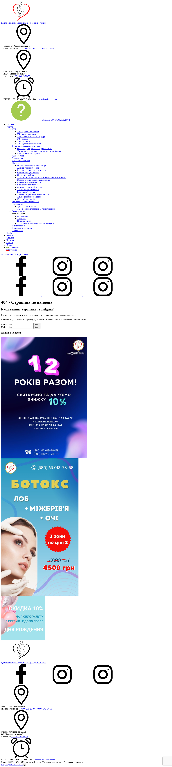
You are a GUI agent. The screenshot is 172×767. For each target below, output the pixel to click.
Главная (10, 124)
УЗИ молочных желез (27, 134)
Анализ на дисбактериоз (28, 153)
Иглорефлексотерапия (22, 228)
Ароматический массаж (28, 189)
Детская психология (26, 206)
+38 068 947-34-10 (46, 48)
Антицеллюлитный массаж (29, 187)
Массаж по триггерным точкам (31, 170)
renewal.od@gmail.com (47, 99)
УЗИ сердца (22, 139)
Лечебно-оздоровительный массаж (33, 194)
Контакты (10, 240)
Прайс (9, 233)
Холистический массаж (28, 168)
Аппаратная (22, 216)
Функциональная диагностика (26, 146)
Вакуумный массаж (26, 192)
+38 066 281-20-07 (29, 48)
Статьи (9, 242)
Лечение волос (18, 211)
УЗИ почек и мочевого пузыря (31, 136)
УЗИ (14, 129)
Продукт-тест (18, 158)
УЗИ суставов (23, 141)
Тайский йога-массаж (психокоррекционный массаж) (41, 177)
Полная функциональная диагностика (34, 148)
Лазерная (21, 218)
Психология (17, 204)
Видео (9, 245)
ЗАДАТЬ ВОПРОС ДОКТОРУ (56, 120)
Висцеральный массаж (27, 185)
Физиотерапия (18, 226)
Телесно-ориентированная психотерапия (36, 209)
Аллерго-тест (18, 156)
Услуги (9, 127)
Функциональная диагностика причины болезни (39, 151)
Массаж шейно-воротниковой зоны (33, 180)
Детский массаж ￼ (26, 199)
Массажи (16, 163)
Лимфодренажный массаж (29, 197)
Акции (9, 235)
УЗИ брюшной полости (28, 132)
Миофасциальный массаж (29, 182)
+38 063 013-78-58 (22, 76)
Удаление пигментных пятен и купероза (35, 223)
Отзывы (10, 238)
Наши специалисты (21, 160)
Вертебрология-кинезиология (25, 201)
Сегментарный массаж (27, 175)
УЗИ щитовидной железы (29, 144)
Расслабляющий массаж (28, 173)
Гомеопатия (17, 230)
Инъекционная (24, 221)
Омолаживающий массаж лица (31, 165)
